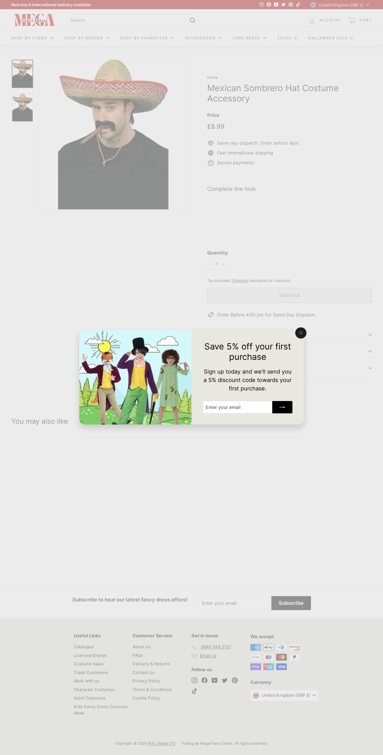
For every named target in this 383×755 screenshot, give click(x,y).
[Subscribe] (282, 407)
